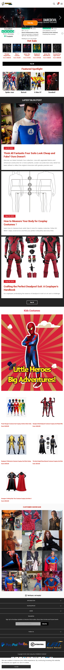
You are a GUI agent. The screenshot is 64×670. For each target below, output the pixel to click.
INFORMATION (31, 601)
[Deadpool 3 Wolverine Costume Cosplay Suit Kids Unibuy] (16, 444)
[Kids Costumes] (32, 352)
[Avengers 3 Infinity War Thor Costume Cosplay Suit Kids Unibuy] (16, 482)
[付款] (9, 644)
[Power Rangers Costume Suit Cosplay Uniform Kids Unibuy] (16, 407)
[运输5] (54, 644)
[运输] (23, 644)
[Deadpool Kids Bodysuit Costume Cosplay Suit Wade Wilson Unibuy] (48, 407)
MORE (31, 611)
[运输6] (37, 644)
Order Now (32, 23)
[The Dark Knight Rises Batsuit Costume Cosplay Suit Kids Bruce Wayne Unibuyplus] (48, 444)
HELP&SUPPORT (31, 606)
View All (32, 64)
